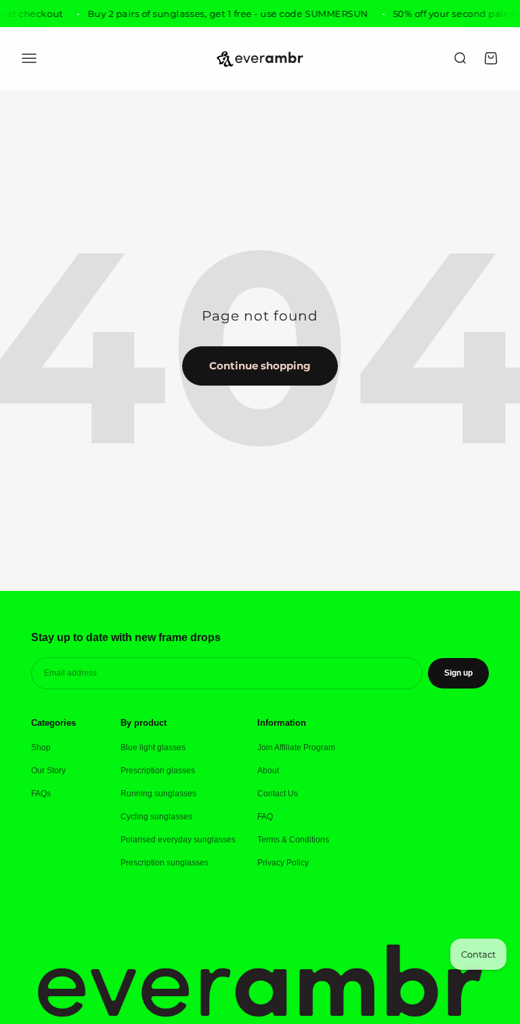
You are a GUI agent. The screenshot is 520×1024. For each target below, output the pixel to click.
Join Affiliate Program (296, 747)
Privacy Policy (283, 862)
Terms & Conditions (293, 839)
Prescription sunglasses (165, 862)
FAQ (265, 816)
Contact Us (277, 793)
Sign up (458, 673)
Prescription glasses (158, 770)
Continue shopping (260, 365)
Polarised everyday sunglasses (178, 839)
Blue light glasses (153, 747)
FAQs (41, 793)
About (268, 770)
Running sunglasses (158, 793)
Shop (41, 747)
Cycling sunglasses (156, 816)
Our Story (48, 770)
